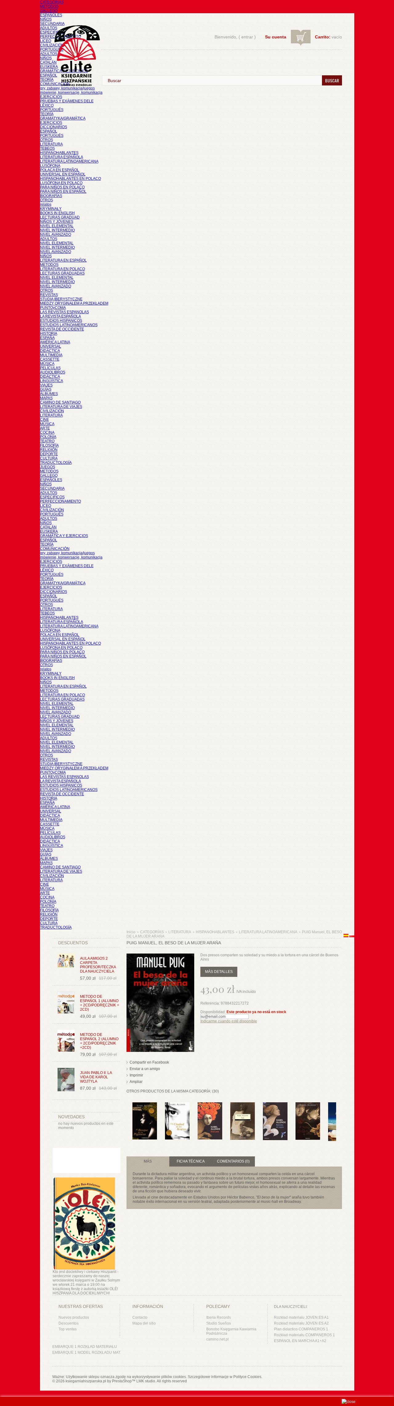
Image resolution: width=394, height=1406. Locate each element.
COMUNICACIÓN (55, 549)
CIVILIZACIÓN (52, 45)
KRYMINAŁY (51, 209)
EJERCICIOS (51, 97)
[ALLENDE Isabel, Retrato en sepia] (275, 1105)
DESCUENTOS (73, 942)
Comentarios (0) (233, 1161)
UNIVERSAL (50, 346)
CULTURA (49, 458)
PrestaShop (122, 1381)
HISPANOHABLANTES (59, 153)
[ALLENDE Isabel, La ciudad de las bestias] (177, 1105)
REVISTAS (49, 295)
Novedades (71, 1116)
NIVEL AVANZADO (55, 234)
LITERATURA (51, 144)
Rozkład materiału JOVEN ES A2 (301, 1323)
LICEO (45, 41)
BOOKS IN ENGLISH (57, 213)
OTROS (46, 140)
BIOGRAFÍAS (51, 196)
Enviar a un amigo (145, 1069)
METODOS (49, 6)
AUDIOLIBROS (52, 372)
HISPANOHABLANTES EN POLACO (70, 178)
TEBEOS (47, 148)
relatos (45, 204)
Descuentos (68, 1323)
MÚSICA (47, 363)
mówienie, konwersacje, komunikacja (71, 92)
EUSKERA (49, 67)
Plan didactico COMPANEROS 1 (301, 1329)
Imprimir (136, 1075)
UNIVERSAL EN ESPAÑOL (63, 174)
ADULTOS (48, 28)
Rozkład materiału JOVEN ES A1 (301, 1317)
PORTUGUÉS (51, 49)
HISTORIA (48, 333)
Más (148, 1161)
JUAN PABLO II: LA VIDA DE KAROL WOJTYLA (96, 1077)
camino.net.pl (217, 1339)
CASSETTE (49, 359)
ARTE (45, 428)
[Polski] (351, 936)
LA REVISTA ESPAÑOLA (60, 316)
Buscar (332, 80)
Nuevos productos (73, 1317)
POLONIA (48, 437)
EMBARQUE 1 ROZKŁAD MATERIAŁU (84, 1347)
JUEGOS (47, 467)
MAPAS (46, 398)
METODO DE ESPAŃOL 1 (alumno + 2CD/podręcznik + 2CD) (99, 1003)
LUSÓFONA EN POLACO (61, 183)
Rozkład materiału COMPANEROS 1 (304, 1335)
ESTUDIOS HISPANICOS (61, 320)
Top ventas (67, 1329)
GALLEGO (49, 11)
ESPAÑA (47, 338)
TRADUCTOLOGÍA (56, 462)
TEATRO (47, 441)
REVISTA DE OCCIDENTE (62, 329)
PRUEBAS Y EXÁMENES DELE (67, 101)
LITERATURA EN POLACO (62, 269)
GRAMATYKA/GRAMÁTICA (63, 118)
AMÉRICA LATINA (55, 342)
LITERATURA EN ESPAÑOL (63, 260)
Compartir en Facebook (149, 1062)
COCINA (47, 432)
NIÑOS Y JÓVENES (56, 221)
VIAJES (46, 385)
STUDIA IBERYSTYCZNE (61, 299)
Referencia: (210, 1003)
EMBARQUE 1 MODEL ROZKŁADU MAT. (86, 1352)
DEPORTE (49, 454)
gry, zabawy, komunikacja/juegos (67, 553)
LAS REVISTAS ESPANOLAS (64, 312)
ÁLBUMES (49, 394)
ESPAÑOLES (51, 15)
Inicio (131, 932)
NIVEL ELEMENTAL (57, 226)
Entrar (247, 36)
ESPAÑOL (48, 75)
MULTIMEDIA (51, 355)
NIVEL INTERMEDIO (57, 230)
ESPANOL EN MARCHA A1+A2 (300, 1341)
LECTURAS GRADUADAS (62, 273)
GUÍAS (45, 389)
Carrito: (323, 36)
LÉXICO (47, 105)
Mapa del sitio (144, 1323)
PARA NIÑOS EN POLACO (62, 187)
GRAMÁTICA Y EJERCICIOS (64, 536)
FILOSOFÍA (49, 445)
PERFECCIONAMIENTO (60, 501)
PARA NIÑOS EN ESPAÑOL (63, 191)
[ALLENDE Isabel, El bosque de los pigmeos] (144, 1105)
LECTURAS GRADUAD (60, 217)
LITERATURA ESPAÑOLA (61, 157)
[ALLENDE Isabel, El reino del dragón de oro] (308, 1105)
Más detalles (219, 972)
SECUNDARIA (52, 24)
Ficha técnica (191, 1161)
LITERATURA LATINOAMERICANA (69, 161)
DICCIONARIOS (53, 127)
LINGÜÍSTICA (51, 381)
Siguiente (337, 1114)
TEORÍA (47, 79)
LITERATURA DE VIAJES (61, 407)
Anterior (128, 1114)
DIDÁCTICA (50, 351)
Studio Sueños (218, 1323)
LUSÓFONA (50, 166)
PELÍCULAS (50, 368)
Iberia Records (218, 1317)
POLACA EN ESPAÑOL (59, 170)
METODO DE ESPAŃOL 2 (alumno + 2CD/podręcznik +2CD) (99, 1041)
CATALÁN (48, 62)
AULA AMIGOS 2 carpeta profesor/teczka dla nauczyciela (98, 965)
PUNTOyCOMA (53, 308)
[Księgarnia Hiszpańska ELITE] (74, 44)
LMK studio (145, 1381)
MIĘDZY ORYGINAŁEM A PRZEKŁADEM (74, 303)
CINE (44, 419)
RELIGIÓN (49, 450)
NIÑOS (46, 19)
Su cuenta (275, 36)
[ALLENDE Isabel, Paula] (242, 1105)
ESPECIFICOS (52, 32)
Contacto (139, 1317)
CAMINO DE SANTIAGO (60, 402)
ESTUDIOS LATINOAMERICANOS (69, 325)
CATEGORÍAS (52, 2)
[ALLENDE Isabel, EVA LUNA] (210, 1105)
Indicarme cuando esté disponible (228, 1021)
